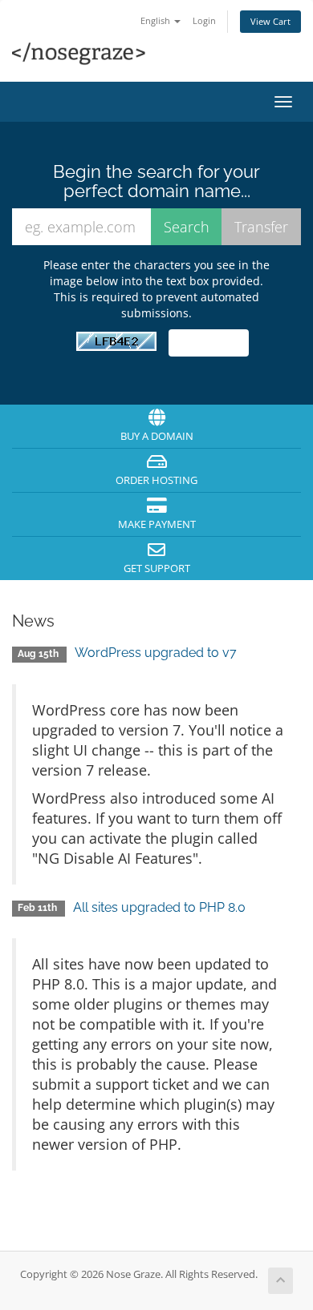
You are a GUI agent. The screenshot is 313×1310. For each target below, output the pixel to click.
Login (204, 20)
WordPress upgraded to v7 (156, 652)
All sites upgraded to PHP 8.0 (159, 907)
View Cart (270, 21)
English (156, 20)
